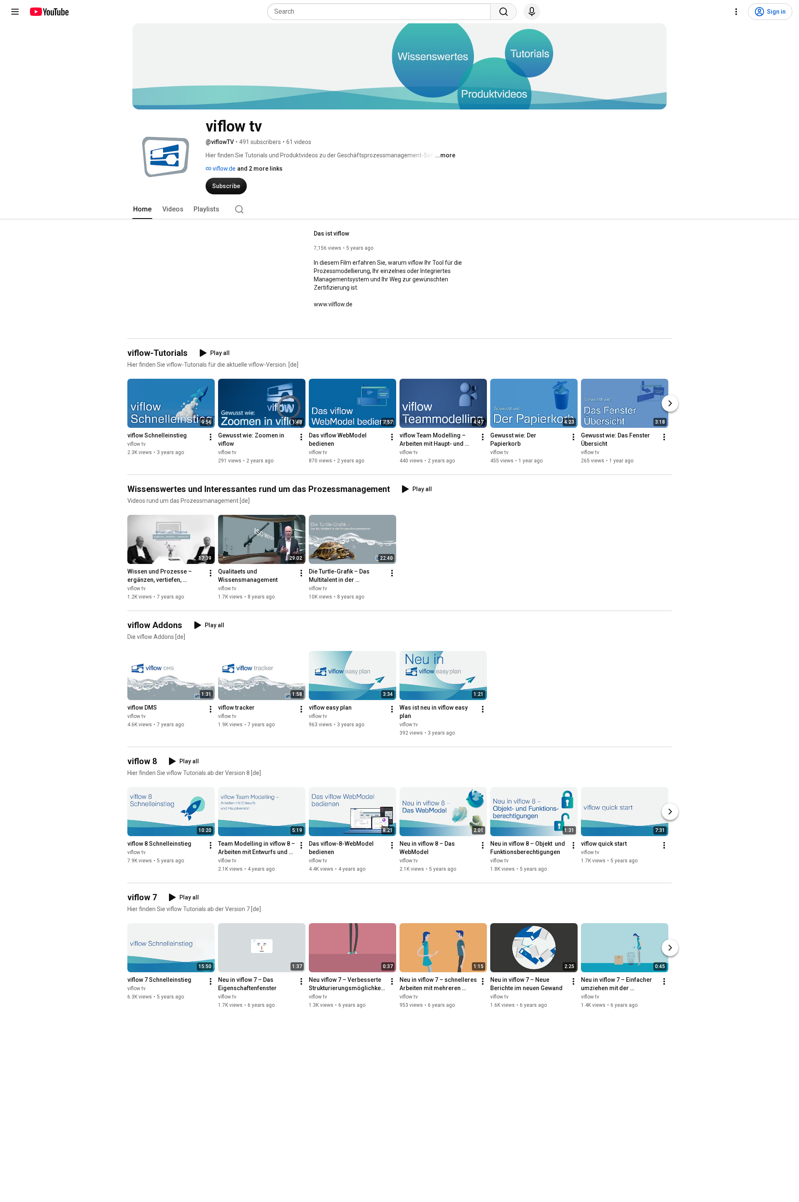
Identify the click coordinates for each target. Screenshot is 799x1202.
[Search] (503, 11)
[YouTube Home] (48, 11)
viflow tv (136, 444)
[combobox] (381, 12)
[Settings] (736, 12)
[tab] (142, 209)
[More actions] (210, 437)
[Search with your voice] (532, 11)
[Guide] (15, 12)
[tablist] (399, 209)
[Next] (670, 403)
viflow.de (223, 168)
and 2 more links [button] (260, 168)
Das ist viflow (331, 233)
